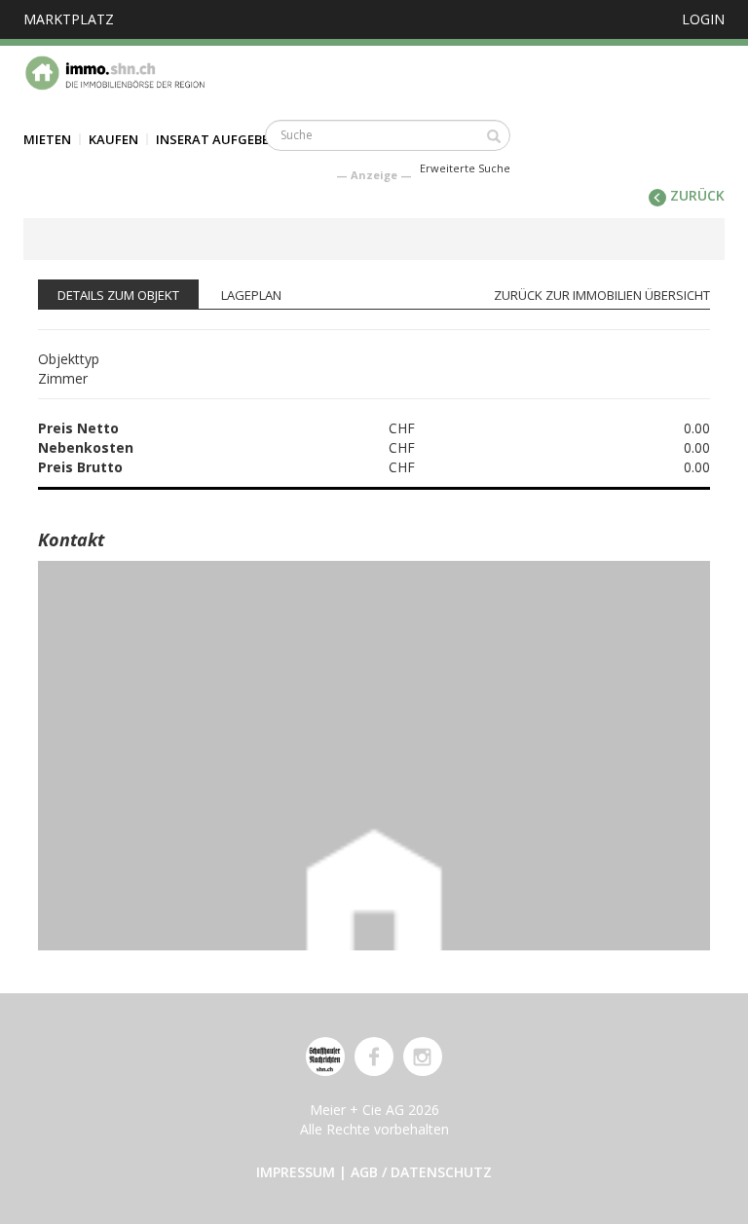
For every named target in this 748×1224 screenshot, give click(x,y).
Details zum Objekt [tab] (118, 295)
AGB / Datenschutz (421, 1172)
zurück (695, 195)
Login (703, 19)
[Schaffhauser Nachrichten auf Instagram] (422, 1056)
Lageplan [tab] (251, 295)
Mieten (47, 139)
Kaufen (113, 139)
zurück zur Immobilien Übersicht (602, 295)
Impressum (295, 1172)
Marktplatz (68, 19)
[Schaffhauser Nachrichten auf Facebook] (374, 1056)
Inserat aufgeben (217, 139)
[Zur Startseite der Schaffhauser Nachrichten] (325, 1056)
